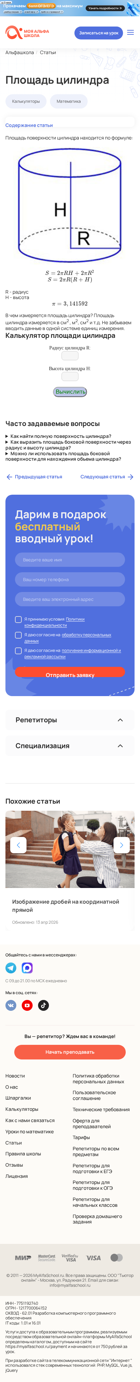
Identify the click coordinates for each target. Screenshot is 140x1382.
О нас (11, 1087)
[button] (121, 845)
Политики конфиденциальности (54, 622)
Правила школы (23, 1153)
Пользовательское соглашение (94, 1095)
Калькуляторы (21, 1109)
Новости (15, 1075)
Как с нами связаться (30, 1120)
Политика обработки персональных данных (98, 1078)
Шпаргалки (18, 1098)
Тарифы (81, 1137)
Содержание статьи (29, 124)
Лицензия (16, 1176)
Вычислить (71, 392)
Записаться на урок (98, 33)
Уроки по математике (29, 1131)
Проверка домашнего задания (97, 1219)
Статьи (13, 1142)
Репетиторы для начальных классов (95, 1202)
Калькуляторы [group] (26, 101)
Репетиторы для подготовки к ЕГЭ (92, 1168)
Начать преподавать (70, 1052)
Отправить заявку (70, 674)
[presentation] (70, 273)
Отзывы (14, 1165)
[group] (70, 871)
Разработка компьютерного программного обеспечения (60, 1315)
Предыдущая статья (38, 476)
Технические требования (101, 1109)
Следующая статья (103, 476)
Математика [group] (69, 101)
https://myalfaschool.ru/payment (36, 1346)
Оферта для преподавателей (92, 1123)
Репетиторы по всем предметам (96, 1151)
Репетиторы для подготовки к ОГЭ (93, 1185)
